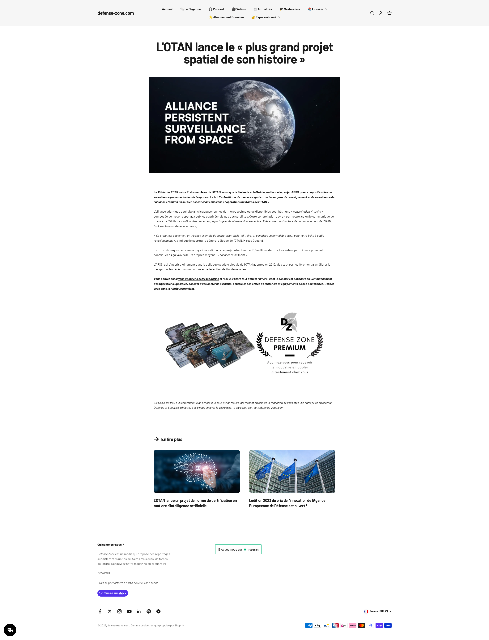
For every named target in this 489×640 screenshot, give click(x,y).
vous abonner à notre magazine (198, 278)
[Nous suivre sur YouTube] (129, 611)
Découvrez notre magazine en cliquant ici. (139, 563)
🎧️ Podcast (216, 9)
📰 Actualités (262, 9)
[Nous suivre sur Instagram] (119, 611)
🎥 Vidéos (239, 9)
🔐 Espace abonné (263, 17)
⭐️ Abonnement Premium (226, 17)
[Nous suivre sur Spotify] (148, 611)
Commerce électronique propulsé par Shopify (157, 625)
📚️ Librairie (315, 9)
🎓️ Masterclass (289, 9)
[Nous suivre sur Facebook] (100, 611)
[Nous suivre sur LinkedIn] (139, 611)
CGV (100, 573)
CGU (107, 573)
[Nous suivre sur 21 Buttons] (158, 611)
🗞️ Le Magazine (190, 9)
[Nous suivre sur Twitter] (109, 611)
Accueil (167, 9)
